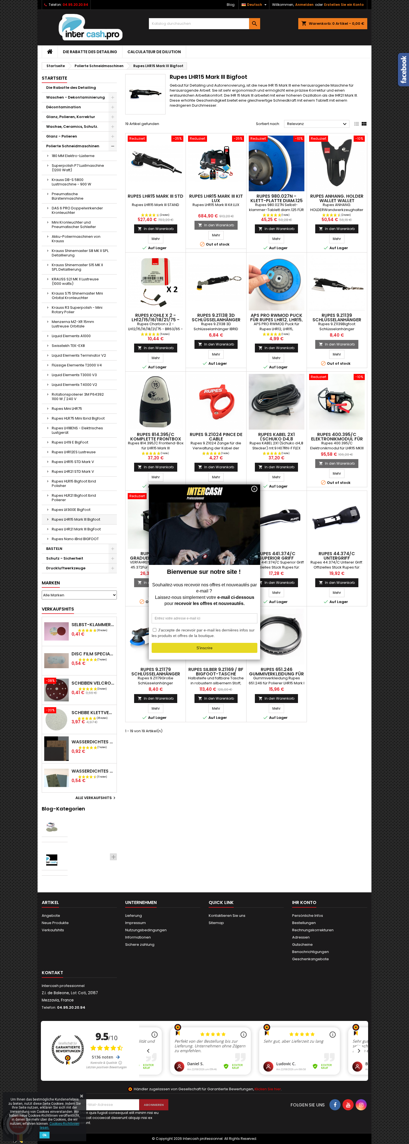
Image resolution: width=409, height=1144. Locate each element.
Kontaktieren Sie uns (227, 915)
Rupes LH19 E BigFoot (70, 442)
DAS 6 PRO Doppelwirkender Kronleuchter (77, 210)
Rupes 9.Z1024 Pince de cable (216, 436)
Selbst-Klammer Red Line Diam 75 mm (93, 625)
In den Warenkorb (156, 228)
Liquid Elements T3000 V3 (74, 375)
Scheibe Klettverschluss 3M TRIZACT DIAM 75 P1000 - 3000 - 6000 (93, 713)
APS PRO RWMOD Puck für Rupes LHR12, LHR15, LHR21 (276, 319)
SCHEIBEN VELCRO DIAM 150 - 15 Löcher (93, 683)
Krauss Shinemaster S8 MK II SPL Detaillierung (80, 253)
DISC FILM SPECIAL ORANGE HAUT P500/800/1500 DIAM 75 (93, 654)
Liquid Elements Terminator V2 (79, 355)
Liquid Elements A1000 (71, 336)
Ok (44, 1135)
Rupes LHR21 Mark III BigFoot (76, 529)
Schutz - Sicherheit (64, 558)
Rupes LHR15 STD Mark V (73, 461)
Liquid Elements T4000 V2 (74, 384)
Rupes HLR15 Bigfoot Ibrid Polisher (74, 483)
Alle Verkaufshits (96, 797)
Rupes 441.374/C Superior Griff (276, 555)
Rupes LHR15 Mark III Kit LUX (216, 198)
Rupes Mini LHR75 (67, 408)
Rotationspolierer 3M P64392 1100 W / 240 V (78, 396)
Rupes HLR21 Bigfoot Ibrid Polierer (74, 498)
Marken (51, 583)
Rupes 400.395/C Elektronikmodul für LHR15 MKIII (337, 439)
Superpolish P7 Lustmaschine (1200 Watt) (78, 168)
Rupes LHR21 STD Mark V (73, 471)
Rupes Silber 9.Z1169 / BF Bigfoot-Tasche (215, 671)
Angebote (51, 915)
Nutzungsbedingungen (146, 930)
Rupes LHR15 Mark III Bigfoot (76, 519)
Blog (231, 4)
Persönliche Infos (307, 915)
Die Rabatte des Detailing (90, 52)
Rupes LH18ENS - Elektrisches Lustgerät (77, 430)
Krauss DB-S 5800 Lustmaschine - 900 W (71, 182)
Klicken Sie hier (268, 1089)
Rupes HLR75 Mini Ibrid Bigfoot (78, 418)
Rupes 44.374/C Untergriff (337, 555)
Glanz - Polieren (61, 136)
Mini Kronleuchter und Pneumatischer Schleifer (74, 224)
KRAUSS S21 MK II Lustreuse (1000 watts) (75, 281)
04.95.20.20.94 (75, 4)
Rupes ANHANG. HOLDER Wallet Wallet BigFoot (336, 200)
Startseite (54, 78)
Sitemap (216, 922)
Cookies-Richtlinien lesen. (59, 1126)
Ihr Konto (304, 902)
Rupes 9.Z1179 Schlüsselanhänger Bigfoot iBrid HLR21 (155, 674)
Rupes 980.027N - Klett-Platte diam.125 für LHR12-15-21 (276, 200)
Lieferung (133, 915)
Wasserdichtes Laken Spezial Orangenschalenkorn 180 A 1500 (93, 742)
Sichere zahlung (139, 944)
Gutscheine (302, 944)
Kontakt (52, 972)
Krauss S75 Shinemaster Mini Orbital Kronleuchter (77, 295)
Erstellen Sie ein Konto (344, 4)
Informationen (138, 937)
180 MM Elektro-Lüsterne (73, 155)
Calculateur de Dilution (154, 52)
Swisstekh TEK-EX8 (68, 345)
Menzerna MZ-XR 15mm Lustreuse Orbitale (73, 324)
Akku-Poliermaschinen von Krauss (76, 239)
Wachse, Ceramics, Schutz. (72, 126)
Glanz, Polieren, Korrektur (70, 116)
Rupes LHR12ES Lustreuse (74, 452)
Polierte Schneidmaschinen (72, 146)
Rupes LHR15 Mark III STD (155, 196)
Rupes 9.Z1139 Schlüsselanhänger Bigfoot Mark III (336, 319)
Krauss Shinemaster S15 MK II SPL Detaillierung (77, 267)
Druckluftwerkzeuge (65, 568)
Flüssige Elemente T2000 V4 (77, 365)
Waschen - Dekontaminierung (75, 97)
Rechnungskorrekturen (313, 930)
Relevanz (317, 124)
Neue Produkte (55, 922)
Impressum (135, 922)
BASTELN (54, 548)
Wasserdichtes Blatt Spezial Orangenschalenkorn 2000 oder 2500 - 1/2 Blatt (93, 771)
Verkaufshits (58, 609)
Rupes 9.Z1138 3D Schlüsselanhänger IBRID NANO (216, 319)
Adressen (301, 937)
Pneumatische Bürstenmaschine (67, 196)
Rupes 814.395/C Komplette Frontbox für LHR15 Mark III (155, 439)
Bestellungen (304, 922)
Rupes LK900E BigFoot (71, 509)
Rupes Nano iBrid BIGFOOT (75, 539)
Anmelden (304, 4)
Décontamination (63, 107)
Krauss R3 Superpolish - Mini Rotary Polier (77, 310)
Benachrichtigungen (310, 951)
